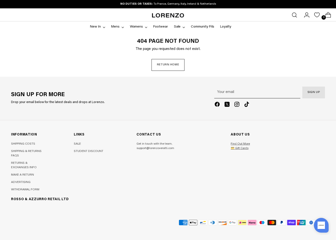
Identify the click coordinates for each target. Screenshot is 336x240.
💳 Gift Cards (239, 148)
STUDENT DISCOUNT (88, 151)
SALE (77, 143)
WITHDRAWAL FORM (25, 189)
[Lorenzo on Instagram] (237, 105)
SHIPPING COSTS (23, 143)
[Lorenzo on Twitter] (227, 105)
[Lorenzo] (168, 15)
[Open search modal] (294, 15)
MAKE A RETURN (22, 174)
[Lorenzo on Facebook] (217, 105)
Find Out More (240, 143)
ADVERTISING (21, 182)
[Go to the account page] (305, 15)
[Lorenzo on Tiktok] (247, 105)
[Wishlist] (316, 14)
